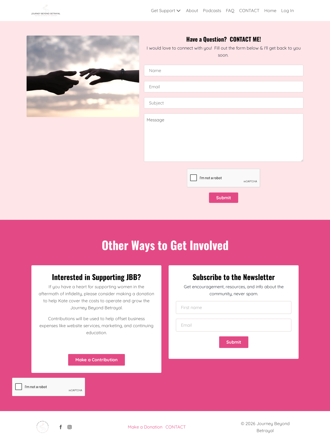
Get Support (163, 10)
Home (270, 10)
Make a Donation (145, 427)
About (192, 10)
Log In (287, 10)
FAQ (230, 10)
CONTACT (249, 10)
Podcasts (212, 10)
